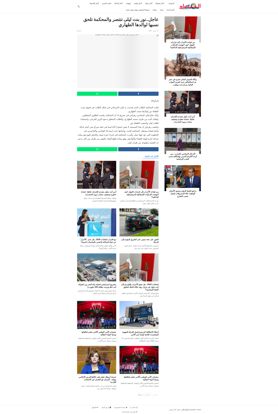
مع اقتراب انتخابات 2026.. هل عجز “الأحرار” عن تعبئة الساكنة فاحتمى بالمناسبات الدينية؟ (98, 240)
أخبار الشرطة (182, 112)
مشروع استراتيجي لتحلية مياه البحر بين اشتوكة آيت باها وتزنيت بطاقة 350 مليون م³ (97, 285)
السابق (154, 395)
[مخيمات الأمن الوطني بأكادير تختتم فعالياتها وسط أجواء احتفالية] (96, 315)
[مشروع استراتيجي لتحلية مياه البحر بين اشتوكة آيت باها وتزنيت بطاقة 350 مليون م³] (96, 267)
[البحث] (78, 6)
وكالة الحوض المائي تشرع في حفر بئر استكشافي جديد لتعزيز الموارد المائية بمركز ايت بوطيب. (183, 82)
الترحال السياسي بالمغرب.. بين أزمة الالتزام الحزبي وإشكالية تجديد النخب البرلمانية (183, 156)
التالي (148, 395)
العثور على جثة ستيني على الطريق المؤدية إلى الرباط (140, 240)
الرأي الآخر (184, 409)
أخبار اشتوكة (182, 37)
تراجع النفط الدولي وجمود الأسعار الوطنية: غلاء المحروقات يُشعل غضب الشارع (182, 193)
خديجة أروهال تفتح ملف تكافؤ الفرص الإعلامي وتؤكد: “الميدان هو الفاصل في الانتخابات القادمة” (97, 379)
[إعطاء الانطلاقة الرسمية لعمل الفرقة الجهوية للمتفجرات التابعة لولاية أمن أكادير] (139, 315)
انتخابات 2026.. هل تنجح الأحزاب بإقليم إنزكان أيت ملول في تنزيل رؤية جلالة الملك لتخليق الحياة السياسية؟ (140, 287)
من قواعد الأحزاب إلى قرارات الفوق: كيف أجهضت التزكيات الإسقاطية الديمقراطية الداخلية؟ (141, 194)
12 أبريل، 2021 (154, 31)
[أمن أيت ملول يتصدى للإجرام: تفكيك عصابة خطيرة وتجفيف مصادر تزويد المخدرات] (96, 175)
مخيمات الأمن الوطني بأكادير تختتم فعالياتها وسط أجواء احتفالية (99, 333)
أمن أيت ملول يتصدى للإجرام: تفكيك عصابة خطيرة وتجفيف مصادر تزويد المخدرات (98, 193)
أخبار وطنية (183, 149)
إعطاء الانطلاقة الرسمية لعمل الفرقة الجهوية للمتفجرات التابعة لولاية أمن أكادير (140, 333)
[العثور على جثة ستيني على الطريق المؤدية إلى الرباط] (139, 222)
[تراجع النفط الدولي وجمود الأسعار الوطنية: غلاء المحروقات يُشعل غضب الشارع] (183, 178)
